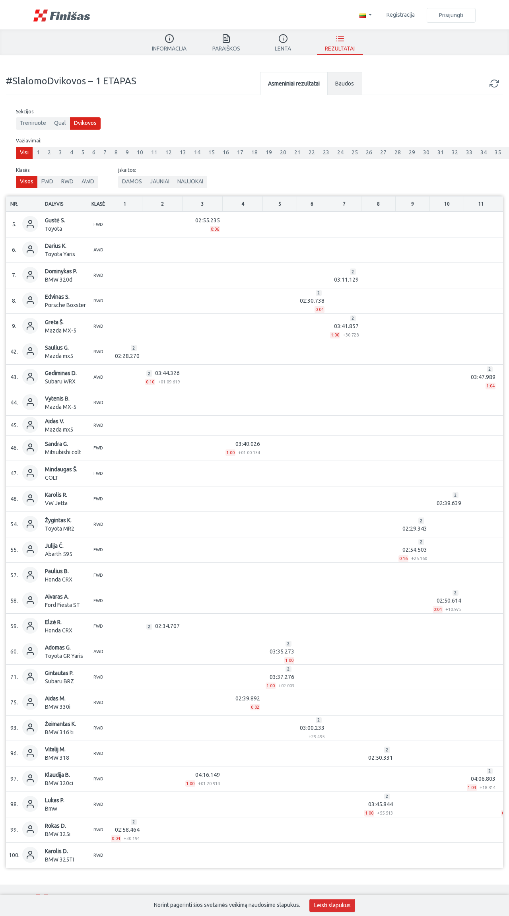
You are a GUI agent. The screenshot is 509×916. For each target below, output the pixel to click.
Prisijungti (451, 15)
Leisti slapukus (332, 905)
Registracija (401, 15)
